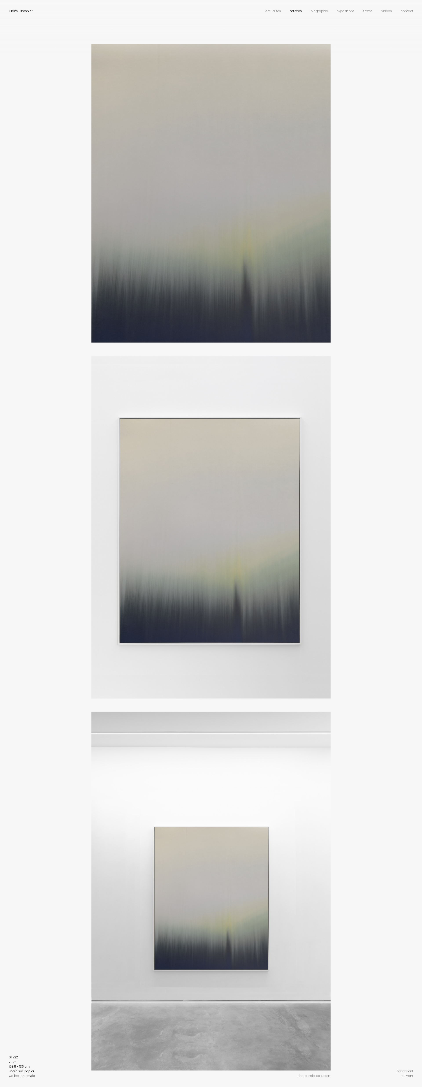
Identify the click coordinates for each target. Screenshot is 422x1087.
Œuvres (296, 11)
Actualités (273, 11)
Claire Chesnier (21, 11)
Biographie (319, 11)
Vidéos (386, 11)
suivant (407, 1076)
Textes (368, 11)
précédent (405, 1071)
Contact (407, 11)
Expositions (346, 11)
